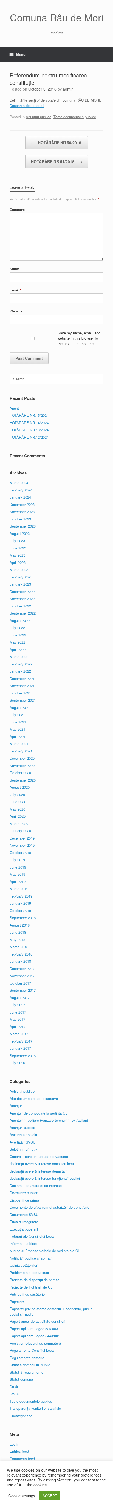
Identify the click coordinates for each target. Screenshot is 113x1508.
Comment (18, 209)
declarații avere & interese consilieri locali (42, 1163)
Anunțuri (16, 1105)
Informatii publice (23, 1243)
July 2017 (17, 1004)
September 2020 (23, 780)
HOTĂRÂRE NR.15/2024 (29, 415)
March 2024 (19, 482)
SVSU (14, 1393)
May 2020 (17, 809)
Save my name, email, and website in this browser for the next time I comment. (79, 338)
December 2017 (22, 968)
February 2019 (21, 896)
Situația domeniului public (30, 1364)
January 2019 (20, 903)
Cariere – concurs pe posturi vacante (39, 1156)
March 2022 (19, 656)
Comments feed (22, 1458)
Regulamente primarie (27, 1357)
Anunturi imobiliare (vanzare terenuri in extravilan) (49, 1120)
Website (16, 311)
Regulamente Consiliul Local (32, 1350)
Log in (14, 1444)
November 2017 (22, 975)
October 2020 (20, 772)
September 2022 (23, 613)
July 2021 (17, 714)
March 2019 (19, 888)
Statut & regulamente (26, 1372)
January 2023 (20, 584)
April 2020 (18, 816)
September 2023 (23, 526)
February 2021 (21, 751)
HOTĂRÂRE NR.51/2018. (56, 161)
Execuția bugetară (24, 1229)
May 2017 (17, 1019)
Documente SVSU (24, 1214)
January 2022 (20, 671)
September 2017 (23, 990)
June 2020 (18, 801)
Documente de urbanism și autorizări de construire (49, 1207)
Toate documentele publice (74, 116)
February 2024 (21, 490)
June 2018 (18, 932)
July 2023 (17, 540)
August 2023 (20, 533)
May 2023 (17, 555)
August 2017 (20, 997)
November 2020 (22, 765)
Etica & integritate (24, 1221)
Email (15, 290)
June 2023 (18, 548)
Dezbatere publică (24, 1192)
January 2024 (20, 497)
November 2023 (22, 511)
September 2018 (23, 917)
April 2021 (18, 736)
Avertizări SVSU (22, 1142)
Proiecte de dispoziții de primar (34, 1279)
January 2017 (20, 1048)
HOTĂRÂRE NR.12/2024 (29, 437)
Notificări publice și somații (31, 1258)
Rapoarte (17, 1301)
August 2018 (20, 925)
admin (68, 89)
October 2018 (20, 910)
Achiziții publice (22, 1091)
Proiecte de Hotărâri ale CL (31, 1287)
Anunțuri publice (38, 116)
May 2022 (17, 642)
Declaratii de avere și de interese (36, 1185)
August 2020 (20, 787)
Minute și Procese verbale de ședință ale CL (45, 1250)
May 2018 (17, 939)
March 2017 (19, 1033)
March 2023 (19, 569)
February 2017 (21, 1041)
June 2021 (18, 722)
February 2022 (21, 664)
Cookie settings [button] (21, 1495)
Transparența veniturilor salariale (35, 1408)
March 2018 (19, 946)
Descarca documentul (27, 105)
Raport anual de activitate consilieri (37, 1321)
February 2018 (21, 954)
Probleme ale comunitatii (29, 1272)
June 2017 (18, 1012)
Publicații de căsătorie (27, 1294)
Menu (21, 54)
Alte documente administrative (34, 1098)
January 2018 (20, 961)
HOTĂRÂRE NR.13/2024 (29, 429)
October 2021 (20, 693)
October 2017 (20, 983)
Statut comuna (21, 1379)
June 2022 (18, 635)
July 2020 (17, 794)
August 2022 (20, 620)
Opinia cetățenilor (23, 1265)
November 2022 (22, 598)
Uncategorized (21, 1415)
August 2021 (20, 707)
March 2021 (19, 743)
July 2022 (17, 627)
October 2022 (20, 606)
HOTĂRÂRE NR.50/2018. (56, 142)
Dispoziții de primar (25, 1200)
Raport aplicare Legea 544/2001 (35, 1335)
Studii (14, 1386)
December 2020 (22, 758)
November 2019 (22, 845)
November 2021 (22, 685)
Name (15, 268)
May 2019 (17, 874)
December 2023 (22, 504)
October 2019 (20, 852)
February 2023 (21, 577)
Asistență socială (23, 1134)
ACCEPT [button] (50, 1495)
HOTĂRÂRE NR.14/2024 (29, 422)
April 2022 (18, 649)
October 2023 (20, 519)
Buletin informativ (23, 1149)
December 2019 (22, 838)
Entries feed (19, 1451)
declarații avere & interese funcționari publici (45, 1178)
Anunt (14, 408)
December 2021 (22, 678)
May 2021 (17, 729)
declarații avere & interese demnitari (38, 1171)
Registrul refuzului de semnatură (35, 1343)
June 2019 (18, 867)
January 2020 (20, 830)
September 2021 (23, 700)
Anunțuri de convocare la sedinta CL (38, 1113)
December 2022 (22, 591)
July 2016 (17, 1062)
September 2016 (23, 1055)
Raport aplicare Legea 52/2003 (34, 1328)
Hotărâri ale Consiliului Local (32, 1236)
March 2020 (19, 823)
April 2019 (18, 881)
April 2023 (18, 562)
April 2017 (18, 1026)
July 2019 (17, 859)
